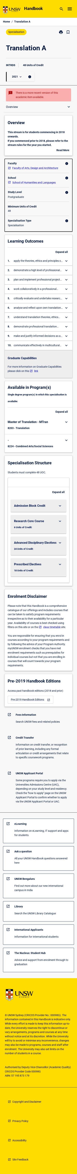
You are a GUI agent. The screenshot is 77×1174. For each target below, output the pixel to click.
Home (6, 21)
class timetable (52, 627)
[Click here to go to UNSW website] (11, 10)
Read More (62, 150)
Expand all (62, 251)
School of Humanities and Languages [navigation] (34, 182)
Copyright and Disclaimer (26, 1101)
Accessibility (19, 1140)
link (36, 370)
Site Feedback (20, 1159)
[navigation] (30, 699)
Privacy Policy (20, 1121)
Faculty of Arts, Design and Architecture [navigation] (35, 168)
